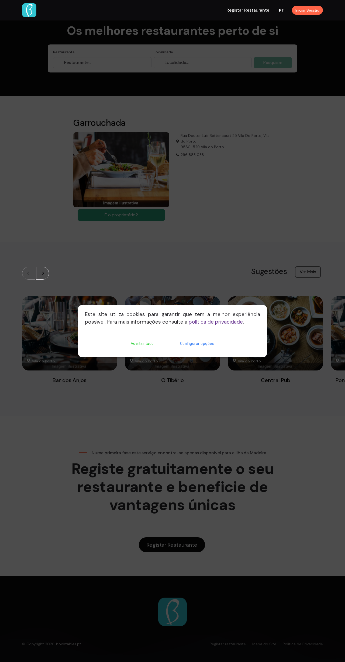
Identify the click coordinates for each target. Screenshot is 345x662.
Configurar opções (197, 343)
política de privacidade (216, 321)
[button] (42, 273)
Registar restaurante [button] (247, 10)
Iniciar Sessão (307, 10)
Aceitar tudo (142, 343)
